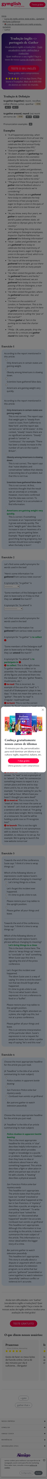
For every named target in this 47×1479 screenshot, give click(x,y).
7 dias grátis (24, 760)
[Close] (43, 710)
